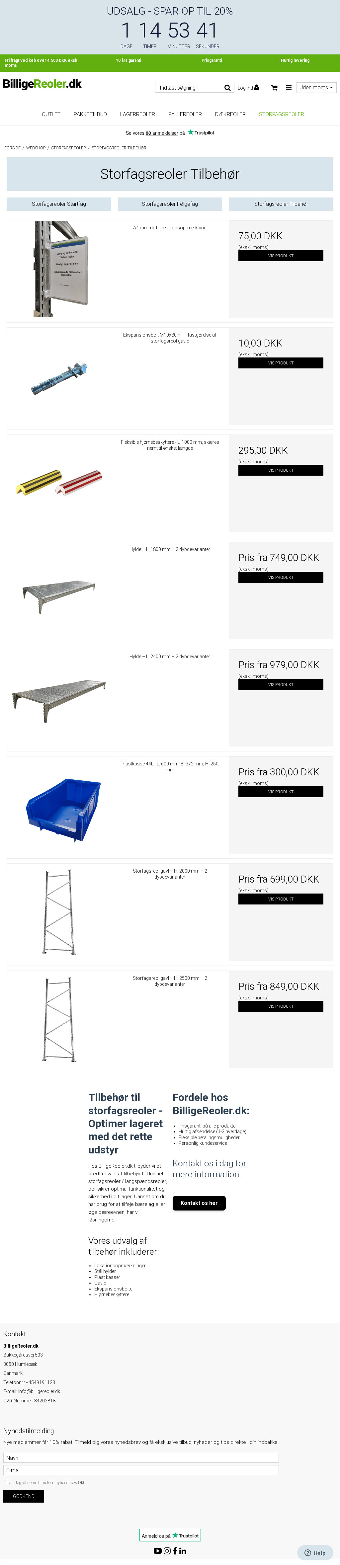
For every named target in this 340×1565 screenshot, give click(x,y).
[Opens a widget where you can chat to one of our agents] (315, 1553)
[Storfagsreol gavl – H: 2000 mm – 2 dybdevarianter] (59, 912)
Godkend (24, 1496)
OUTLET (51, 114)
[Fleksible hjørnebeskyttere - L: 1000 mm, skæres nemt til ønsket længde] (59, 483)
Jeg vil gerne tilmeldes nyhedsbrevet (66, 1481)
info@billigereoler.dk (39, 1391)
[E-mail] (141, 1469)
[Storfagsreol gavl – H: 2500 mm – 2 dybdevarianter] (59, 1019)
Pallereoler (185, 114)
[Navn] (141, 1457)
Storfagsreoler (281, 114)
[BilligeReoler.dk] (42, 85)
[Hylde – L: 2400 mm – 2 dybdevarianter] (59, 697)
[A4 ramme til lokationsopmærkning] (59, 269)
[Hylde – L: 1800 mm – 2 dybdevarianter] (59, 590)
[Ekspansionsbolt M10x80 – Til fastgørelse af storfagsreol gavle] (59, 376)
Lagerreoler (137, 114)
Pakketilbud (90, 114)
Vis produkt (281, 256)
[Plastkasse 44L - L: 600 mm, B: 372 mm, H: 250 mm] (59, 805)
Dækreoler (230, 114)
